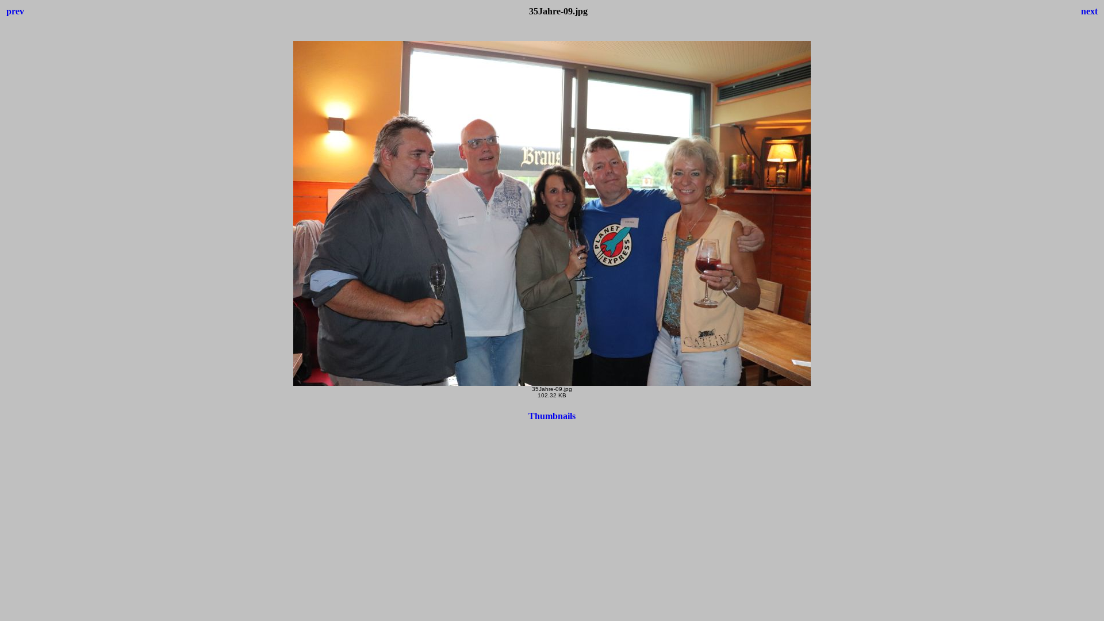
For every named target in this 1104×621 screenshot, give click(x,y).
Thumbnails (552, 416)
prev (15, 11)
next (1089, 11)
